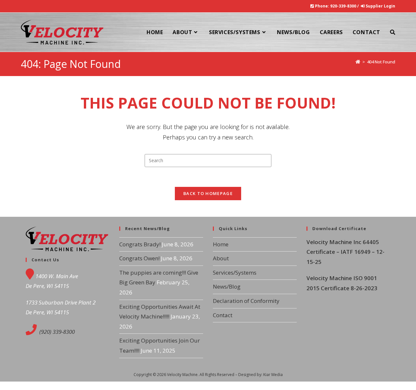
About (221, 258)
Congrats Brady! (140, 244)
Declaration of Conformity (246, 301)
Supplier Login (380, 6)
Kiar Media (273, 374)
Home (220, 244)
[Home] (358, 62)
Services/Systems (234, 272)
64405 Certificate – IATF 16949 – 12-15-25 (345, 252)
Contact (222, 315)
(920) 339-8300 (56, 331)
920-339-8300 (343, 6)
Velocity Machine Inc (334, 242)
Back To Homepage (208, 193)
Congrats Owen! (139, 258)
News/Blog (226, 286)
